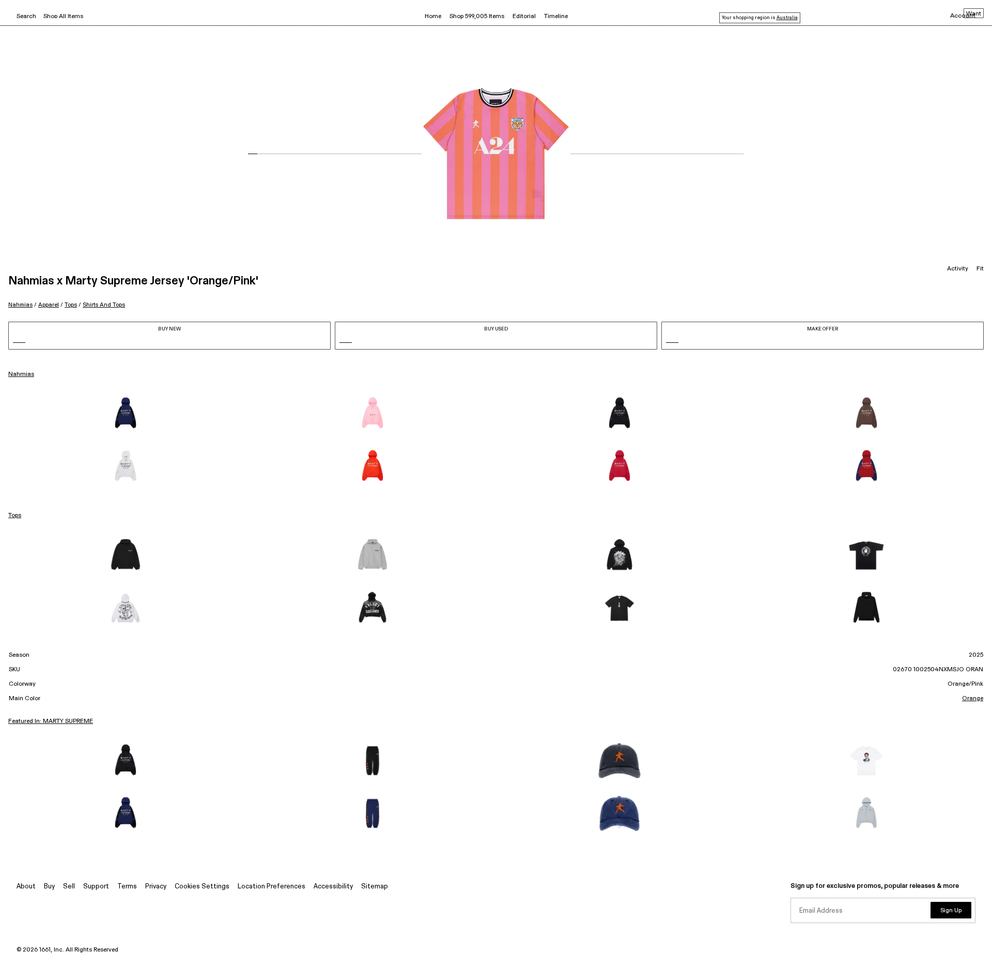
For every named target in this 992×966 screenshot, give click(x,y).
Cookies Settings (202, 886)
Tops (71, 305)
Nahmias (20, 305)
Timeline (556, 16)
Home (433, 16)
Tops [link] (14, 515)
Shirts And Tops (104, 305)
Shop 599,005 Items (477, 16)
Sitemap (374, 886)
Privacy (155, 886)
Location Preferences (271, 886)
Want (973, 14)
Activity (957, 269)
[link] (125, 414)
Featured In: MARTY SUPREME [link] (50, 721)
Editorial (524, 16)
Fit (980, 269)
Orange (972, 699)
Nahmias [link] (21, 374)
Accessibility (333, 886)
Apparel (48, 305)
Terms (127, 886)
